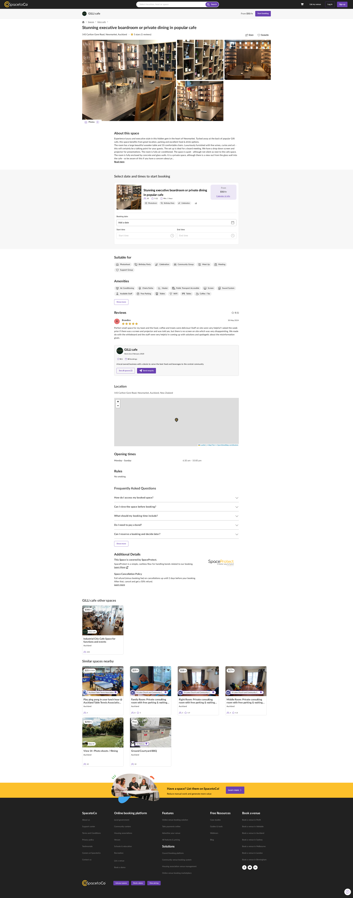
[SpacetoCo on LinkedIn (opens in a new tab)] (255, 867)
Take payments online (171, 827)
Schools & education (123, 846)
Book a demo (119, 867)
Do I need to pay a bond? (128, 525)
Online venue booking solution (175, 820)
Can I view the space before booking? (135, 507)
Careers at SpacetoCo (91, 853)
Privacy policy (88, 840)
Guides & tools (216, 827)
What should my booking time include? (136, 516)
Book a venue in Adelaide (253, 827)
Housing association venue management (179, 866)
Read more (119, 162)
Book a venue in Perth (251, 820)
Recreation (118, 853)
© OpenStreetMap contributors (226, 445)
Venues (117, 840)
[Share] (116, 609)
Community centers (122, 827)
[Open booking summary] (302, 4)
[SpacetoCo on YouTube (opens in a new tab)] (250, 867)
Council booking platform (173, 853)
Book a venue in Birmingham (254, 860)
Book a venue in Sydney (252, 840)
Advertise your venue (171, 833)
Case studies (215, 820)
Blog (212, 840)
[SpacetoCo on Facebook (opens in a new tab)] (244, 867)
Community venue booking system (177, 860)
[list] (96, 840)
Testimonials (87, 846)
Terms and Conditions (91, 833)
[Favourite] (120, 609)
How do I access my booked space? (133, 498)
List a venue (119, 861)
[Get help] (347, 892)
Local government (121, 820)
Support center (88, 827)
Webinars (214, 833)
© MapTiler (211, 445)
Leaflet (202, 445)
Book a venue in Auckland (253, 833)
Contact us (86, 860)
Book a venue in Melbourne (254, 846)
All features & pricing (171, 840)
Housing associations (123, 833)
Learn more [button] (119, 585)
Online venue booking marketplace (177, 873)
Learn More (119, 567)
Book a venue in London (252, 853)
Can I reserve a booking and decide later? (137, 534)
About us (86, 820)
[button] (129, 80)
